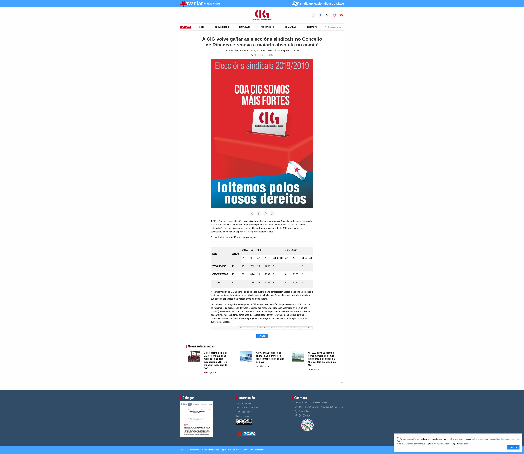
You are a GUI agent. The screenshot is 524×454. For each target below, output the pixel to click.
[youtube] (308, 415)
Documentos (222, 27)
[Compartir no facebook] (258, 213)
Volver (262, 336)
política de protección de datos (506, 439)
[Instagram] (304, 415)
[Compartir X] (251, 213)
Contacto (311, 27)
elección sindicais (306, 328)
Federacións (267, 27)
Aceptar (513, 447)
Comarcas (290, 27)
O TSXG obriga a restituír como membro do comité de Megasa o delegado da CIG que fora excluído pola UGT (322, 359)
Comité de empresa (277, 328)
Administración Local (246, 328)
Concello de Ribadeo (292, 328)
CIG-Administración (262, 328)
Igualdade (244, 27)
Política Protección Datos (247, 408)
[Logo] (262, 15)
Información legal (243, 403)
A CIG (201, 27)
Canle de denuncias (244, 416)
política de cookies (479, 439)
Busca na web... (335, 27)
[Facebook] (296, 415)
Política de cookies (244, 412)
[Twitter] (300, 415)
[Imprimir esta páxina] (272, 213)
